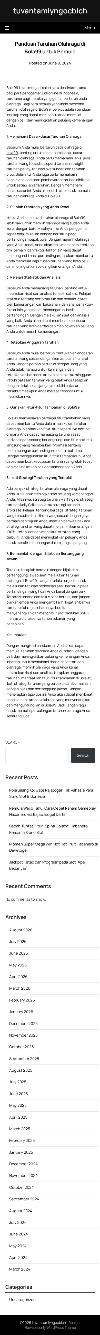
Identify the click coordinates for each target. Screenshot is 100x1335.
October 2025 (21, 1046)
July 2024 (17, 1222)
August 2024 (20, 1211)
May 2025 (18, 1105)
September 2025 (24, 1058)
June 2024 (18, 1234)
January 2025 (21, 1152)
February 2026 (22, 1000)
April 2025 (18, 1117)
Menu (89, 27)
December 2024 (23, 1164)
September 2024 (24, 1199)
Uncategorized (22, 1299)
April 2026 (18, 976)
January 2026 (21, 1011)
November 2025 (23, 1035)
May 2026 (18, 965)
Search (12, 742)
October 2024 (21, 1187)
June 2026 (18, 953)
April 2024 (18, 1257)
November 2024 (23, 1175)
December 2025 (23, 1023)
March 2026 (19, 988)
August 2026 (20, 930)
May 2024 (18, 1246)
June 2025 (18, 1093)
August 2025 (20, 1070)
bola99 (12, 152)
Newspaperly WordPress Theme (50, 1327)
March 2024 (19, 1269)
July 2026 (17, 941)
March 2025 (19, 1129)
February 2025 (22, 1140)
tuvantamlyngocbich (50, 10)
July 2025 (17, 1082)
